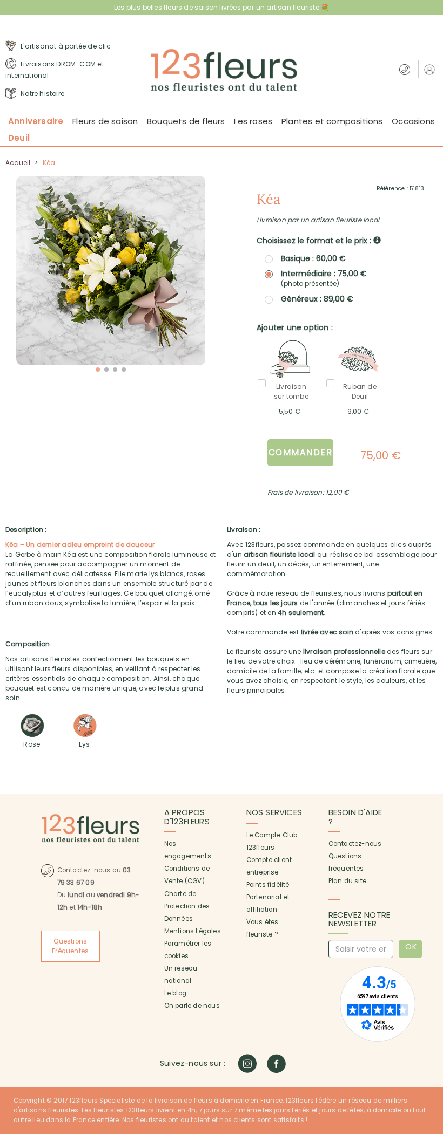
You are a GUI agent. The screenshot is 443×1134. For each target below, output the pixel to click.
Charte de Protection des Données (187, 906)
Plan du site (347, 881)
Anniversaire (35, 121)
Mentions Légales (192, 931)
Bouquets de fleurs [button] (186, 121)
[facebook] (276, 1063)
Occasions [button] (413, 121)
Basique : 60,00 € (313, 258)
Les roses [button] (253, 121)
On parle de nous (192, 1005)
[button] (431, 69)
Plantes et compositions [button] (332, 121)
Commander (301, 452)
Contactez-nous (355, 843)
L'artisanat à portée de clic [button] (65, 46)
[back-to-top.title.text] (429, 1028)
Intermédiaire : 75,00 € (324, 278)
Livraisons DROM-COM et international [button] (54, 69)
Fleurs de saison (105, 121)
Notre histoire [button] (41, 93)
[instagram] (247, 1063)
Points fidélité (268, 884)
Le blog (175, 993)
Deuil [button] (19, 138)
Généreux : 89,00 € (317, 299)
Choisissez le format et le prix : (315, 240)
